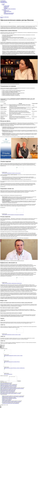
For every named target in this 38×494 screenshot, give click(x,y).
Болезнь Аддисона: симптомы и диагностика (9, 398)
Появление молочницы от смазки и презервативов (8, 385)
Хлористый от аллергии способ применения (7, 391)
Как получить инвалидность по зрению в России (12, 361)
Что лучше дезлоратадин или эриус (6, 383)
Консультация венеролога (8, 374)
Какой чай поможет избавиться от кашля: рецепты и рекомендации (12, 396)
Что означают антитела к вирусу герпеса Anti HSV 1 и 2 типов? (10, 393)
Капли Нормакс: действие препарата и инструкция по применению (13, 214)
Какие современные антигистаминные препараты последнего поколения (12, 388)
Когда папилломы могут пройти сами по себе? (7, 390)
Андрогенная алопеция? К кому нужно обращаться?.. (10, 403)
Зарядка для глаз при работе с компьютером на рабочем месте (12, 283)
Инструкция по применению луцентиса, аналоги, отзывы (11, 334)
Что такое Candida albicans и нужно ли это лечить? (8, 386)
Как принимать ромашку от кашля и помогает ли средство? (11, 401)
